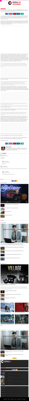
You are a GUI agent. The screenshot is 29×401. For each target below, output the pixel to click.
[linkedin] (17, 14)
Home (1, 7)
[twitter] (8, 14)
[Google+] (15, 181)
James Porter (6, 355)
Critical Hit (5, 399)
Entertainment (4, 7)
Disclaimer (23, 399)
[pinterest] (14, 14)
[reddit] (12, 14)
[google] (10, 14)
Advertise (12, 399)
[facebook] (6, 14)
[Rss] (16, 181)
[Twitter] (13, 181)
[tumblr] (19, 14)
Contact (9, 399)
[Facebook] (12, 181)
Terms (16, 399)
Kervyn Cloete (2, 11)
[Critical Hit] (14, 0)
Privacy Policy (19, 399)
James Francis (7, 161)
